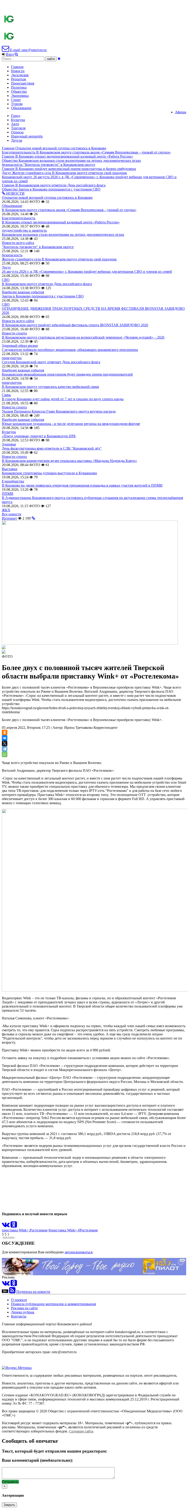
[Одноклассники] (4, 732)
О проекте (19, 1300)
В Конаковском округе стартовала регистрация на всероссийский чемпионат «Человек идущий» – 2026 (83, 337)
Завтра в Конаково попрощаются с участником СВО (43, 296)
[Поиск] (16, 54)
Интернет (9, 518)
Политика (19, 87)
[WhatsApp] (4, 754)
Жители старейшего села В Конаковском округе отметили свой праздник (59, 259)
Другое (16, 140)
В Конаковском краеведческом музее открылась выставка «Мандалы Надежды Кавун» (69, 461)
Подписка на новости (33, 1292)
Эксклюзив (20, 75)
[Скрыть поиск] (59, 59)
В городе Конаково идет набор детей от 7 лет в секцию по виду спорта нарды (63, 399)
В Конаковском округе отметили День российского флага (47, 284)
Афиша (180, 112)
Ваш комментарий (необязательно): (37, 1460)
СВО (6, 280)
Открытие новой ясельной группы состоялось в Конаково (47, 197)
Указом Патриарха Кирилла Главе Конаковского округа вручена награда (59, 411)
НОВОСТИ (15, 193)
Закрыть (9, 1504)
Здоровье (9, 444)
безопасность (12, 255)
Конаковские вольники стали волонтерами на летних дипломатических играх (63, 234)
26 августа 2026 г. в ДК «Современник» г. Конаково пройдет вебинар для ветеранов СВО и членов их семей (87, 271)
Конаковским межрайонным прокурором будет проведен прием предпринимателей (67, 374)
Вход (10, 54)
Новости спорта (14, 333)
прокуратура (12, 358)
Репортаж (18, 79)
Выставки (9, 469)
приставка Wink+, (16, 1230)
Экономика (20, 96)
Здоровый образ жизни (20, 345)
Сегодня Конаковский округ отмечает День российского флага (51, 362)
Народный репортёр (27, 136)
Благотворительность (18, 218)
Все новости (11, 514)
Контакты (18, 1316)
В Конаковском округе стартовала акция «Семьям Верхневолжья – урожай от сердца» (69, 210)
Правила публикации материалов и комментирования (53, 1304)
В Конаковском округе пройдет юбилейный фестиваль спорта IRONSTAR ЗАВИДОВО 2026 (75, 325)
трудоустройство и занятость (24, 230)
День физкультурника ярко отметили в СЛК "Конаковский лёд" (52, 448)
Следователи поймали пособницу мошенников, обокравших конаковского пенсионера (70, 350)
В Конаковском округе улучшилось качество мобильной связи (50, 387)
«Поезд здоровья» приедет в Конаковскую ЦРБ (39, 436)
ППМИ (7, 494)
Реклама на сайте (24, 1308)
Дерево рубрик (22, 1312)
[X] (4, 743)
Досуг (6, 267)
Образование (21, 108)
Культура (18, 120)
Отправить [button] (10, 1482)
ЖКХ (6, 510)
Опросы (17, 132)
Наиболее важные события (23, 292)
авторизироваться (78, 1252)
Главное (17, 67)
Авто (15, 124)
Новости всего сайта (18, 243)
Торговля (18, 128)
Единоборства (13, 481)
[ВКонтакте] (4, 738)
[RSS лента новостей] (12, 1292)
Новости (18, 71)
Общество (19, 91)
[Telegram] (4, 749)
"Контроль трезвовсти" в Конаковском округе (38, 247)
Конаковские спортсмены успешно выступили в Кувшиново (49, 473)
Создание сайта (81, 1431)
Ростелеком (38, 1230)
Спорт (16, 100)
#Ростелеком (88, 1230)
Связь (6, 395)
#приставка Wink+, (63, 1230)
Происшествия (22, 83)
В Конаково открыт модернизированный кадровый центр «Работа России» (61, 222)
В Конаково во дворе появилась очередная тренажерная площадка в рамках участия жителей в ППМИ (82, 485)
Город (15, 116)
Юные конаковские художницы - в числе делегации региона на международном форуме (71, 424)
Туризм (16, 104)
